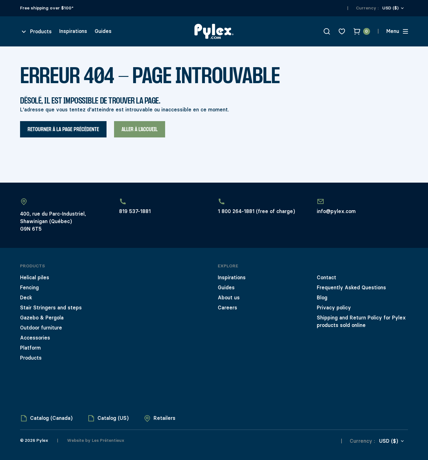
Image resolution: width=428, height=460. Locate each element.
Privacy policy (334, 308)
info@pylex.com (336, 211)
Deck (26, 298)
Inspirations (73, 31)
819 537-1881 (135, 211)
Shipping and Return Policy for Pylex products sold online (361, 321)
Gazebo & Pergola (42, 318)
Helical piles (34, 278)
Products (31, 358)
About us (229, 298)
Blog (322, 298)
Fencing (29, 288)
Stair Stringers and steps (51, 308)
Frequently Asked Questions (351, 288)
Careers (227, 308)
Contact (326, 278)
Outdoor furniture (41, 328)
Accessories (35, 338)
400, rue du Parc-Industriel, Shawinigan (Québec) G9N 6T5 (53, 221)
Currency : (367, 8)
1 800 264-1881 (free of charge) (256, 211)
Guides (103, 31)
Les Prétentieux (107, 440)
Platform (30, 348)
